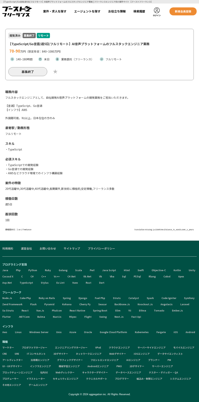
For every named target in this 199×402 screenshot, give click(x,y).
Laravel (184, 304)
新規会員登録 (183, 11)
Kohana (67, 304)
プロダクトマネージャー (34, 347)
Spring (67, 298)
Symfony (189, 298)
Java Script (109, 270)
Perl (92, 270)
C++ (43, 276)
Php (18, 270)
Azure (72, 332)
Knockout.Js (145, 304)
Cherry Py (85, 304)
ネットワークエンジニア (88, 353)
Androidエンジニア (98, 366)
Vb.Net (87, 276)
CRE (4, 353)
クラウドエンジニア (119, 347)
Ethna (142, 310)
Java (5, 270)
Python (32, 270)
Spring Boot (100, 310)
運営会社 (26, 248)
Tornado (159, 310)
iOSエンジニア (142, 353)
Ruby (48, 270)
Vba (112, 276)
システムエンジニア (180, 378)
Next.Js (119, 316)
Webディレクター (65, 372)
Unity (192, 270)
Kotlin (177, 270)
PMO (119, 366)
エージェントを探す (87, 11)
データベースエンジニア (128, 372)
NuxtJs (57, 316)
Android (190, 332)
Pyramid (49, 304)
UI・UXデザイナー (12, 366)
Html (127, 270)
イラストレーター (35, 378)
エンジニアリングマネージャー (71, 347)
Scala (78, 270)
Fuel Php (100, 298)
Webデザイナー (117, 353)
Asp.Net (7, 282)
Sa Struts (8, 310)
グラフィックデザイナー (70, 360)
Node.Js (7, 298)
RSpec (73, 316)
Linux (18, 332)
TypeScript (26, 282)
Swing (103, 316)
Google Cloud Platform (113, 332)
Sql (124, 276)
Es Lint (60, 282)
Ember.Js (177, 310)
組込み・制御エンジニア (149, 378)
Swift (141, 270)
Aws (4, 332)
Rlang (152, 276)
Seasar (102, 304)
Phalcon (57, 310)
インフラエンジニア (40, 366)
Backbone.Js (122, 304)
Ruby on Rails (47, 298)
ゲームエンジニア (38, 384)
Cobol (166, 276)
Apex (181, 276)
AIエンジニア (133, 360)
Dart (101, 282)
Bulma (41, 316)
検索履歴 (139, 11)
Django (83, 298)
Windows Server (38, 332)
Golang (63, 270)
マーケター (8, 347)
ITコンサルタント (36, 353)
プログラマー (122, 378)
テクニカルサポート (96, 378)
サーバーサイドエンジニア (152, 347)
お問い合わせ (48, 248)
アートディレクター (12, 360)
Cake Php (25, 298)
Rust (88, 282)
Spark (150, 298)
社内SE (44, 372)
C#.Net (71, 276)
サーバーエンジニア (162, 366)
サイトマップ (72, 248)
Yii (129, 310)
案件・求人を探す (54, 11)
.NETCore (24, 316)
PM (169, 360)
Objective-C (159, 270)
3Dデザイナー (60, 353)
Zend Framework (12, 304)
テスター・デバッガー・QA (163, 372)
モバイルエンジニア (183, 347)
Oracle (88, 332)
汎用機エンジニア (40, 360)
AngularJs (167, 304)
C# (32, 276)
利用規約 (7, 248)
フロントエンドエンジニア (105, 360)
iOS (176, 332)
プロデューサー (10, 378)
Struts (117, 298)
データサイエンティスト (170, 353)
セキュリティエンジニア (65, 378)
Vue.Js (40, 310)
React (25, 310)
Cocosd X (7, 276)
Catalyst (133, 298)
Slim (117, 310)
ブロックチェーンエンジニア (17, 372)
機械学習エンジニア (69, 366)
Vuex (75, 282)
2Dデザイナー (137, 366)
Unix (59, 332)
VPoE (98, 347)
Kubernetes (142, 332)
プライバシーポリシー (101, 248)
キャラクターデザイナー (95, 372)
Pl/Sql (137, 276)
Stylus (45, 282)
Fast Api (136, 316)
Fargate (161, 332)
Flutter (6, 316)
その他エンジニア (11, 384)
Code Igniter (168, 298)
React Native (77, 310)
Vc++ (57, 276)
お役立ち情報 (117, 11)
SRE (17, 353)
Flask (33, 304)
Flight (88, 316)
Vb (100, 276)
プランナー (154, 360)
